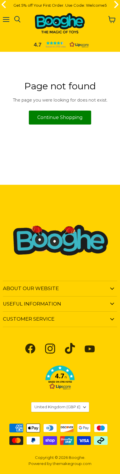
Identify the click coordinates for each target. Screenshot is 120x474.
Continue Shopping (60, 117)
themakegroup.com (72, 463)
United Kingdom (57, 406)
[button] (60, 44)
